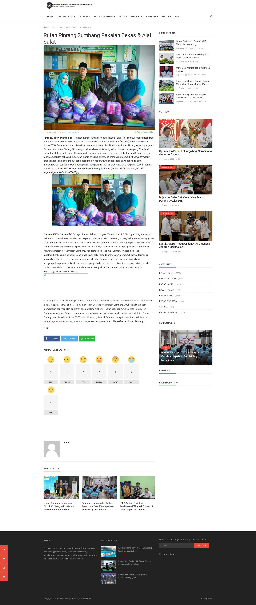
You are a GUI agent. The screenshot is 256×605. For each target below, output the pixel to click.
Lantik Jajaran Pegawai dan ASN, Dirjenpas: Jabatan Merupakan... (185, 245)
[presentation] (201, 334)
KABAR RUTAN (51, 132)
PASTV (122, 16)
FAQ (177, 16)
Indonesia (167, 554)
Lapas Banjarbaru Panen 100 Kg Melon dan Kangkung (191, 43)
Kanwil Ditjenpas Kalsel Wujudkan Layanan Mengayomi (132, 576)
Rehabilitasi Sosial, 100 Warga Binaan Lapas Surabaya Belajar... (134, 562)
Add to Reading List (144, 132)
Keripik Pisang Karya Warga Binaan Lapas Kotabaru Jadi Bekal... (136, 549)
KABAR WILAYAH (168, 278)
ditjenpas (180, 48)
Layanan (84, 16)
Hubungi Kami (206, 598)
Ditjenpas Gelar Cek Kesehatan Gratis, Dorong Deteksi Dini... (181, 199)
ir (176, 61)
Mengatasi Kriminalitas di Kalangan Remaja (193, 69)
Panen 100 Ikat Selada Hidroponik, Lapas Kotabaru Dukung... (192, 56)
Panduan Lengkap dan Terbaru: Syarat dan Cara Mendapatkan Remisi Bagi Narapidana (98, 506)
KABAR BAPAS (166, 295)
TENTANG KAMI (65, 16)
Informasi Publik (104, 16)
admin (66, 442)
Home (50, 16)
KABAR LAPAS (166, 284)
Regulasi (151, 16)
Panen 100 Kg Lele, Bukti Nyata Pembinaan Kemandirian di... (191, 96)
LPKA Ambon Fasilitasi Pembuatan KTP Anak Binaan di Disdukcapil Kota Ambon (136, 506)
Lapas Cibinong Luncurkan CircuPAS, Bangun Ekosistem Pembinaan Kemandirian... (59, 506)
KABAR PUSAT (166, 272)
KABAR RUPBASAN (168, 300)
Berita (165, 16)
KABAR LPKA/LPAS (168, 312)
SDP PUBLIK (137, 16)
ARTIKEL (163, 306)
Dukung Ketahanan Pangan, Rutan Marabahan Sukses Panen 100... (192, 83)
